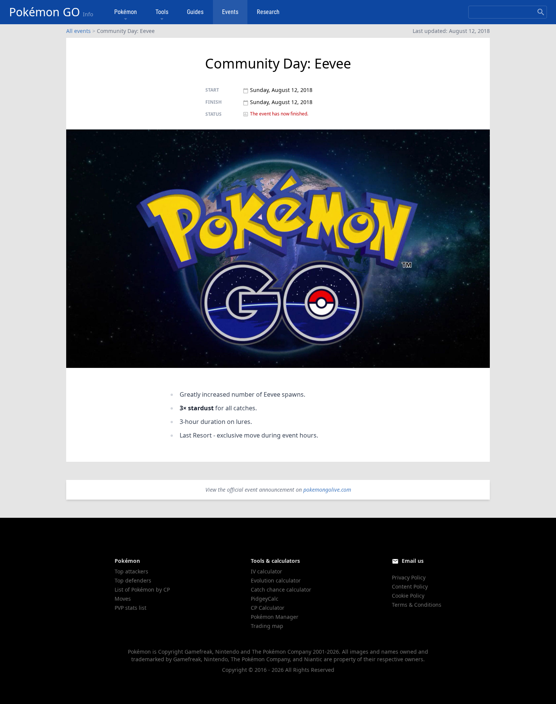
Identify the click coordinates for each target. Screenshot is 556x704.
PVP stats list (130, 607)
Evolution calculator (276, 580)
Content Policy (410, 586)
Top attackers (131, 571)
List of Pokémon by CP (142, 589)
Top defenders (133, 580)
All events (78, 30)
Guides (195, 12)
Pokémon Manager (274, 616)
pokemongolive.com (327, 489)
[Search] (541, 12)
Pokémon (125, 12)
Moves (123, 598)
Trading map (267, 625)
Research (268, 12)
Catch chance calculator (281, 589)
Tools (161, 12)
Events (230, 12)
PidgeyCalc (264, 598)
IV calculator (266, 571)
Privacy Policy (409, 577)
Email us (413, 560)
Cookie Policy (408, 595)
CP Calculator (267, 607)
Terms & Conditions (416, 604)
